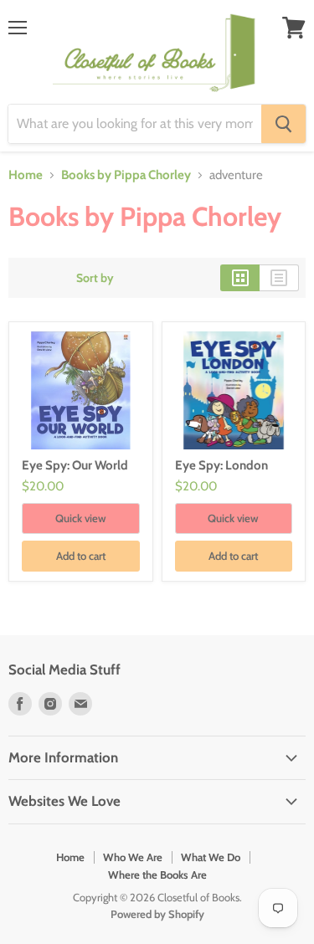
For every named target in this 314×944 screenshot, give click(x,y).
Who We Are (132, 857)
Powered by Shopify (157, 914)
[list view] (279, 277)
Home (25, 175)
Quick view (80, 518)
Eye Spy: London (221, 465)
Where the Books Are (157, 874)
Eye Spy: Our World (75, 465)
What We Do (210, 857)
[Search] (283, 124)
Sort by (95, 278)
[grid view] (240, 277)
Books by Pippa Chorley (126, 175)
